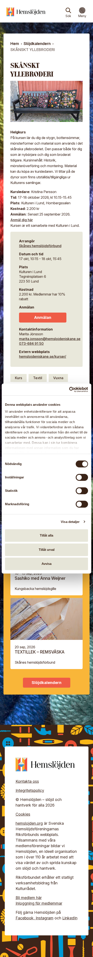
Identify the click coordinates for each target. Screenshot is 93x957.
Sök (68, 16)
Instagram (44, 918)
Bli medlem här (29, 897)
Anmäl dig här (21, 220)
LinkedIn (69, 918)
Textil (37, 378)
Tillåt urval (47, 549)
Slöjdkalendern (37, 43)
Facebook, (26, 918)
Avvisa (46, 564)
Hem (14, 43)
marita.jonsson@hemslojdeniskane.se (49, 339)
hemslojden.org (29, 823)
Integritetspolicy (30, 790)
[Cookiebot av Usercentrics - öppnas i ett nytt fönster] (69, 389)
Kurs (18, 378)
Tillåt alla (46, 535)
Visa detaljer (70, 522)
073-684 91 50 (31, 343)
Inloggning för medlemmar (39, 903)
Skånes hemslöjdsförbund (40, 246)
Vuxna (58, 378)
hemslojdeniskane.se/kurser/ (42, 356)
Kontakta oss (27, 781)
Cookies (23, 814)
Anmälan (42, 317)
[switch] (82, 477)
